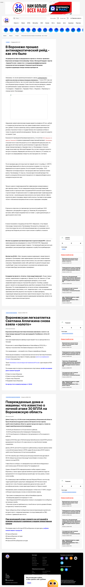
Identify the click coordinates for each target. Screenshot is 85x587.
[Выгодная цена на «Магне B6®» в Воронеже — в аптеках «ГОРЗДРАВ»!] (11, 30)
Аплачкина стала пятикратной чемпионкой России (24, 362)
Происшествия (35, 563)
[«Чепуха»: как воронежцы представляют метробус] (23, 30)
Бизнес (59, 23)
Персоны (78, 23)
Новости (16, 23)
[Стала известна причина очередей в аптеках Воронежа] (6, 30)
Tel (62, 569)
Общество (34, 560)
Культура (34, 558)
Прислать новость (76, 18)
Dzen (75, 558)
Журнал (11, 35)
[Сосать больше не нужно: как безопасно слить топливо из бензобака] (51, 30)
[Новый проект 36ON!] (34, 30)
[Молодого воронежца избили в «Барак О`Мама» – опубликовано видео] (56, 30)
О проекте (8, 576)
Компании (44, 562)
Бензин (47, 23)
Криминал (44, 560)
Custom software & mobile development (68, 581)
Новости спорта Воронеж (11, 312)
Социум (17, 35)
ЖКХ (41, 23)
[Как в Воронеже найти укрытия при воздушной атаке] (79, 30)
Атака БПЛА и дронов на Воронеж (13, 397)
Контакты (7, 577)
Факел (23, 23)
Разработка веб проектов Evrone (67, 580)
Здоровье (70, 23)
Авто (64, 23)
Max (62, 558)
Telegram (62, 562)
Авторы (44, 563)
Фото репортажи (46, 571)
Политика (44, 557)
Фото (53, 23)
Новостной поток (67, 255)
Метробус (35, 23)
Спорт (43, 558)
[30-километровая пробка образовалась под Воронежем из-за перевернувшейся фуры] (28, 30)
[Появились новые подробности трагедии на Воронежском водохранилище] (73, 30)
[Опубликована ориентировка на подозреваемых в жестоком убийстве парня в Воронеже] (45, 30)
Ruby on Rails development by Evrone (67, 582)
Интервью (34, 562)
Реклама (7, 575)
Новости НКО (45, 565)
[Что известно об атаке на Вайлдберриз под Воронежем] (17, 30)
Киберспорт (45, 574)
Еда (33, 571)
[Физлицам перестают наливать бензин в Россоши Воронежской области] (67, 30)
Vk (66, 558)
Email (66, 569)
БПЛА (28, 23)
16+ (6, 573)
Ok (71, 558)
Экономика (34, 565)
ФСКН (37, 63)
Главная (4, 35)
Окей (29, 583)
